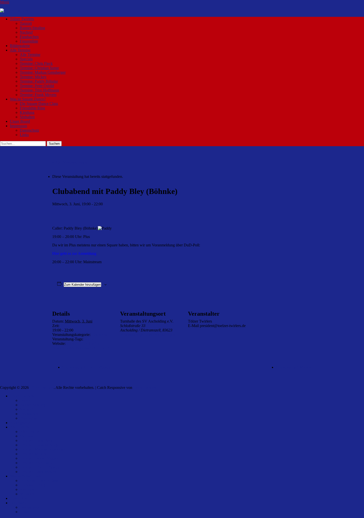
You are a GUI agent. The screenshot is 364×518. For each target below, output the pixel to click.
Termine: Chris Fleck (36, 63)
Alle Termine (20, 50)
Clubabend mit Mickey (294, 367)
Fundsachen (29, 37)
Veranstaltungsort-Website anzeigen (148, 334)
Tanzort (26, 23)
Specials (26, 59)
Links (24, 135)
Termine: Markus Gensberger (43, 72)
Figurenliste (29, 41)
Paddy (88, 339)
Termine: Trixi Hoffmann (39, 90)
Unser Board (20, 121)
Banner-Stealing (32, 28)
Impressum (18, 126)
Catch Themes (144, 387)
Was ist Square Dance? (28, 99)
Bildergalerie (20, 46)
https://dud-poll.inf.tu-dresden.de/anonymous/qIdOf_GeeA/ (81, 345)
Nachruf (26, 32)
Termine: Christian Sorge (39, 68)
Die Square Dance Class (39, 103)
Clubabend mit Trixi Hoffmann (86, 367)
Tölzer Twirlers (22, 19)
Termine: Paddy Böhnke (39, 81)
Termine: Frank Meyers (38, 95)
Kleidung (27, 112)
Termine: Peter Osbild (37, 86)
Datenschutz (29, 130)
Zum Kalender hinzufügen (82, 284)
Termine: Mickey (33, 77)
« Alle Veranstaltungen (70, 162)
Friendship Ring (32, 108)
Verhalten (27, 117)
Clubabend (99, 334)
